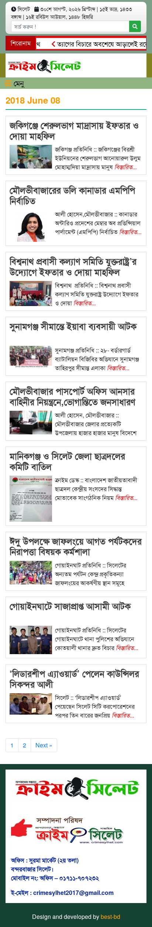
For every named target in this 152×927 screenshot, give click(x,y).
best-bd (110, 916)
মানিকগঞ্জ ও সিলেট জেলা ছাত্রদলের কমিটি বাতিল (67, 461)
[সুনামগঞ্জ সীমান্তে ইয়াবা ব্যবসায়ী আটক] (31, 356)
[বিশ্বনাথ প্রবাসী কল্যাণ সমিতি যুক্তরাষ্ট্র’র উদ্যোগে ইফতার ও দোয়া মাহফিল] (31, 293)
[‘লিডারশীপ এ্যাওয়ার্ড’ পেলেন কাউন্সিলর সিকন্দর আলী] (31, 703)
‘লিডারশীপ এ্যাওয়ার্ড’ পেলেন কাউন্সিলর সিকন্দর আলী (74, 678)
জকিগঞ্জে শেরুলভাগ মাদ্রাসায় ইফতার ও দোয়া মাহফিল (74, 130)
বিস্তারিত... (125, 167)
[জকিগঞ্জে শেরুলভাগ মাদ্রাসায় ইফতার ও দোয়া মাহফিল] (31, 156)
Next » (43, 745)
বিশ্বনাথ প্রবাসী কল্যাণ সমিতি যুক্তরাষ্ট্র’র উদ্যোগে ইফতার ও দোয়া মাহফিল (73, 266)
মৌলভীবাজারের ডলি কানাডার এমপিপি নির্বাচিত (72, 195)
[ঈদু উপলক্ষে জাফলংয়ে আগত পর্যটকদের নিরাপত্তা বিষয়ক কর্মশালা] (31, 571)
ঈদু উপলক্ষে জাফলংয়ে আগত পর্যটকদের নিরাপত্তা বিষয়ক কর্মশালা (76, 546)
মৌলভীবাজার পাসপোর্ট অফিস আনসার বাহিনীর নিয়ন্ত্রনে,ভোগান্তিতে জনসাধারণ (72, 396)
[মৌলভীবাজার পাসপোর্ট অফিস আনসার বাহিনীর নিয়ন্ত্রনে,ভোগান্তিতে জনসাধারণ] (31, 422)
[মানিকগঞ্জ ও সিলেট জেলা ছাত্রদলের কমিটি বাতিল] (31, 498)
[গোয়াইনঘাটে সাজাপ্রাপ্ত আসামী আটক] (31, 639)
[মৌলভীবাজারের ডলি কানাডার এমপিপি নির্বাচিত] (31, 225)
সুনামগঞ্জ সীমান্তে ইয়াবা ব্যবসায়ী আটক (73, 326)
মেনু (17, 82)
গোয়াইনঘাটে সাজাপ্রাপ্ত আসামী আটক (70, 606)
